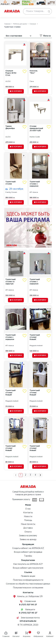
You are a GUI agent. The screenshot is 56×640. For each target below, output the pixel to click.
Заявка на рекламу (28, 536)
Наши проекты (28, 524)
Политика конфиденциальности (28, 580)
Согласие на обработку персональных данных (28, 584)
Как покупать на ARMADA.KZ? (28, 564)
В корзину (17, 91)
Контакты (28, 513)
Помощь (28, 520)
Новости (28, 516)
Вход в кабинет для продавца (28, 552)
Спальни (32, 24)
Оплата (28, 532)
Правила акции (28, 576)
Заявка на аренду (28, 539)
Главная (7, 24)
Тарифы (28, 556)
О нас (28, 509)
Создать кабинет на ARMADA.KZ (28, 548)
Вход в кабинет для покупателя (28, 568)
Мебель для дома (20, 24)
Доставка (28, 528)
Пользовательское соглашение (28, 588)
